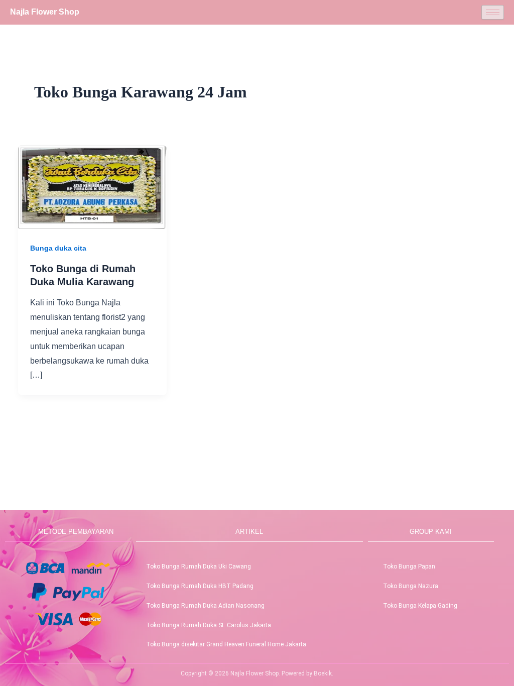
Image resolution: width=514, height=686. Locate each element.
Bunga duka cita (58, 248)
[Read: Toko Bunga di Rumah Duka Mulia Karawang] (92, 186)
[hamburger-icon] (492, 12)
